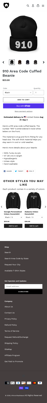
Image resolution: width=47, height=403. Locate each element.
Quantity (37, 88)
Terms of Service (12, 331)
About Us (9, 307)
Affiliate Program (12, 355)
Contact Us (9, 313)
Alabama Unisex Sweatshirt (31, 213)
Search (8, 252)
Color (5, 88)
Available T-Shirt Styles (15, 271)
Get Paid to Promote (14, 361)
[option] (12, 62)
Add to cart (13, 226)
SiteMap (8, 349)
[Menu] (43, 5)
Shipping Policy (11, 343)
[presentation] (1, 206)
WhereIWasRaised (17, 395)
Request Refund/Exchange (16, 337)
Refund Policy (11, 325)
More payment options (23, 111)
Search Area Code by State (16, 258)
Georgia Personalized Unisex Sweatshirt (13, 213)
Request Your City (12, 265)
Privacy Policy (11, 319)
